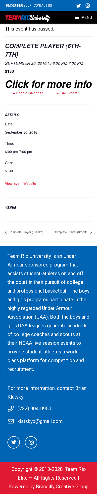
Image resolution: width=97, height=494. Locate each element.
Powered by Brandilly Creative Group (48, 487)
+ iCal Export (67, 92)
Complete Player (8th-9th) (25, 232)
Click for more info (48, 83)
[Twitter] (78, 5)
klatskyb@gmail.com (40, 421)
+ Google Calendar (28, 92)
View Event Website (20, 183)
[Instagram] (87, 5)
